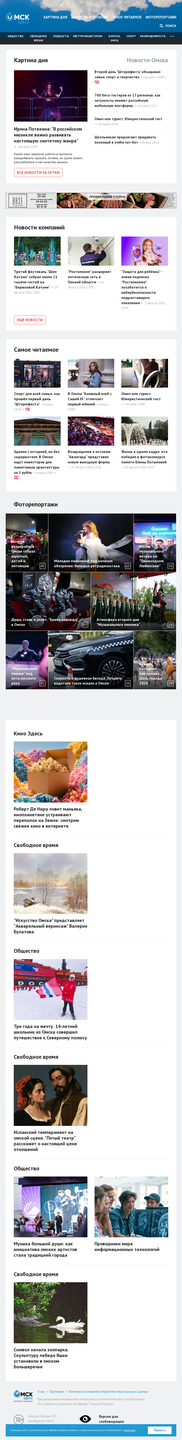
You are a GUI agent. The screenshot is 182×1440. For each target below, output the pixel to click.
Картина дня (55, 17)
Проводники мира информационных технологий (127, 1246)
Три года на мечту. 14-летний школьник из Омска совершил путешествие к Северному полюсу (50, 1032)
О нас (41, 1392)
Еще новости (30, 319)
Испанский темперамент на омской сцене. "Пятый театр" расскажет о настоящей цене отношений (45, 1140)
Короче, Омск (115, 38)
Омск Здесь (17, 18)
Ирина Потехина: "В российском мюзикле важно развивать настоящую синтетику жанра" (48, 135)
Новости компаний (89, 17)
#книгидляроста (152, 36)
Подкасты (61, 36)
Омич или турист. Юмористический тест (128, 119)
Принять (160, 1430)
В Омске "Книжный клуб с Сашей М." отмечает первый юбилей (90, 398)
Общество (15, 36)
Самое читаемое (126, 17)
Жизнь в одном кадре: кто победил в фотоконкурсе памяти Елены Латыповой (144, 456)
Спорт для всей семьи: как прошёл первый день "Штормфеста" (37, 398)
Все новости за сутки (38, 172)
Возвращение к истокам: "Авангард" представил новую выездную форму (89, 456)
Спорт (131, 36)
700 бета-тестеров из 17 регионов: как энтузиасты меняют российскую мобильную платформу (127, 100)
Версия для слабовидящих (111, 1419)
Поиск (170, 26)
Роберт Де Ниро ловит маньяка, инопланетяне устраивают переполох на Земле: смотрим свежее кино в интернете (48, 817)
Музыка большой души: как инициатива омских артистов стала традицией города (45, 1249)
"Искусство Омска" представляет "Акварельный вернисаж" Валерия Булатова (50, 926)
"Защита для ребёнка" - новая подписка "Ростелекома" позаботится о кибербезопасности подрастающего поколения (141, 287)
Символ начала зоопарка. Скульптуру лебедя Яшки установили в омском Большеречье (41, 1358)
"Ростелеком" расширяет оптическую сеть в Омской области (89, 276)
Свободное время (38, 38)
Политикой (129, 1430)
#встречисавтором (87, 36)
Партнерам (56, 1392)
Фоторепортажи (161, 17)
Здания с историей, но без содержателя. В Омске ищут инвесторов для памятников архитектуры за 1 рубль (36, 462)
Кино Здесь (28, 733)
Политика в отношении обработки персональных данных (108, 1392)
